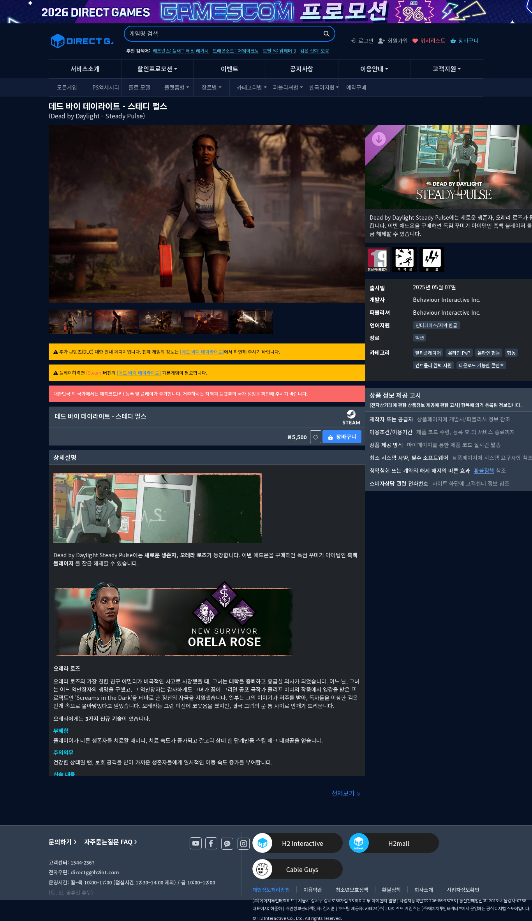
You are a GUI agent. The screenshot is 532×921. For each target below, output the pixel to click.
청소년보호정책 (352, 889)
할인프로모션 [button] (155, 68)
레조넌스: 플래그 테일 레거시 (181, 50)
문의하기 (60, 841)
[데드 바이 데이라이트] (202, 351)
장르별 (209, 87)
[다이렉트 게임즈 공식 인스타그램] (243, 843)
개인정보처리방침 (271, 889)
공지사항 (302, 68)
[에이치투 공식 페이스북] (211, 843)
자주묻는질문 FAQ (108, 841)
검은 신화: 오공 (314, 50)
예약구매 (356, 87)
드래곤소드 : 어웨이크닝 (236, 50)
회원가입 (398, 40)
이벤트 (229, 68)
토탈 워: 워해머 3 (279, 50)
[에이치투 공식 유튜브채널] (196, 843)
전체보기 (343, 793)
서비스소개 (85, 68)
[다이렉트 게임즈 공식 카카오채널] (227, 843)
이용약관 (312, 889)
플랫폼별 (174, 87)
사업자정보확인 (463, 889)
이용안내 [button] (372, 68)
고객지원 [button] (444, 68)
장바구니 (468, 40)
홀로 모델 (139, 87)
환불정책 (484, 470)
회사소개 (423, 889)
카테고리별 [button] (249, 87)
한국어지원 (322, 87)
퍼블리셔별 (285, 87)
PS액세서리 (105, 87)
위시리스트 (433, 40)
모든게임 (67, 87)
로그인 (365, 40)
